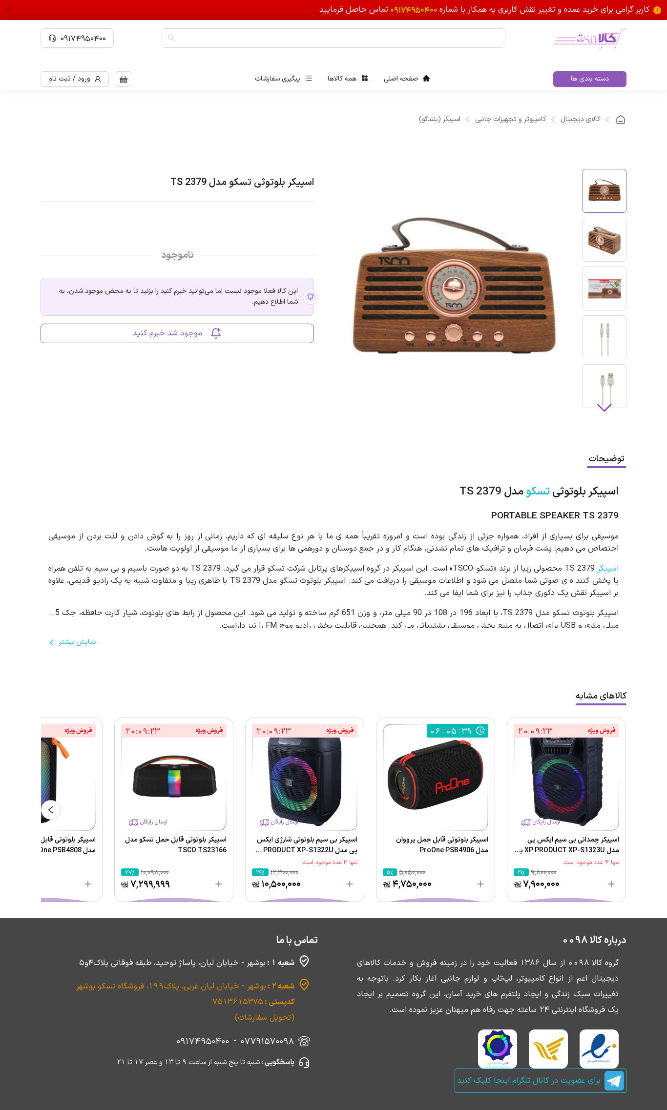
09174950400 (83, 38)
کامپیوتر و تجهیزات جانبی (510, 119)
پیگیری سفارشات (277, 79)
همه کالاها (342, 79)
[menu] (342, 79)
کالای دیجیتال (580, 119)
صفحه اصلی (401, 79)
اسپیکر (608, 569)
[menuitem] (407, 79)
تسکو (538, 492)
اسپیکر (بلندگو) (439, 119)
